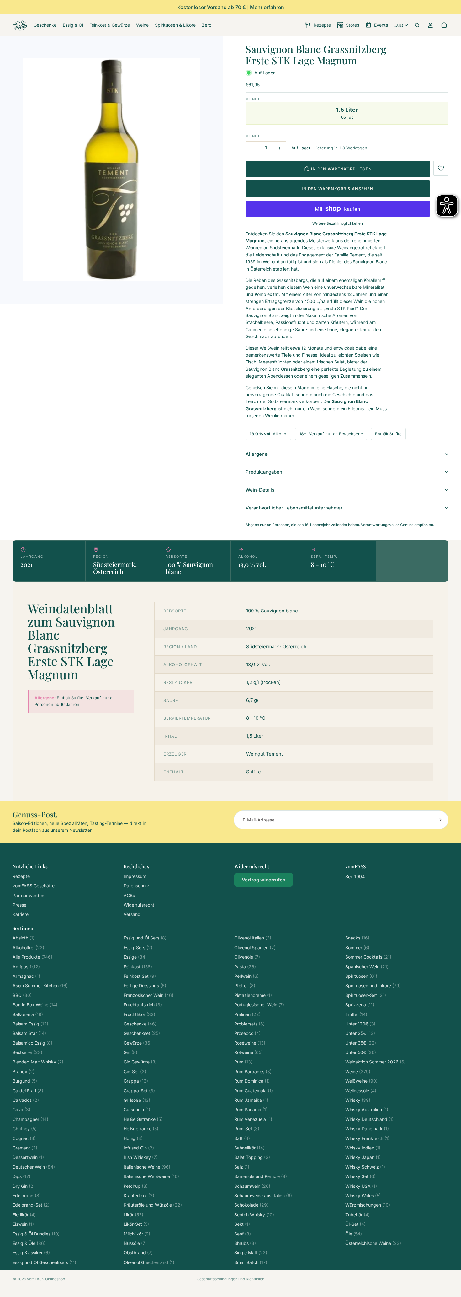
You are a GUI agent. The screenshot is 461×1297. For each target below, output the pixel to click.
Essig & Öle (29, 1243)
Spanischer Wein (367, 966)
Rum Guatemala (253, 1090)
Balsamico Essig (32, 1043)
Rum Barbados (253, 1071)
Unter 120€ (360, 1023)
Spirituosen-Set (365, 995)
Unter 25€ (360, 1033)
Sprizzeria (359, 1004)
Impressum (135, 876)
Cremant (25, 1147)
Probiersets (249, 1023)
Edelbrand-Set (31, 1205)
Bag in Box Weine (35, 1004)
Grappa (136, 1081)
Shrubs (245, 1243)
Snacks (357, 937)
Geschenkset (142, 1033)
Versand (132, 914)
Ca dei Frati (28, 1090)
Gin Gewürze (140, 1061)
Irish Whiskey (141, 1157)
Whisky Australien (366, 1109)
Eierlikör (24, 1214)
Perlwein (246, 976)
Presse (19, 904)
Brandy (23, 1071)
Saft (242, 1138)
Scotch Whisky (254, 1214)
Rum (243, 1061)
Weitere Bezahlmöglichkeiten (337, 223)
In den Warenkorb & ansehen (337, 188)
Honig (133, 1138)
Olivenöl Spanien (255, 947)
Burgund (25, 1081)
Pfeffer (244, 985)
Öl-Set (355, 1224)
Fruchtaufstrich (143, 1004)
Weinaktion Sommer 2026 (375, 1061)
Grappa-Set (139, 1090)
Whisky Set (360, 1176)
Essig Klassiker (31, 1252)
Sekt (242, 1224)
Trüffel (356, 1014)
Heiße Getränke (143, 1119)
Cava (21, 1109)
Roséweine (249, 1043)
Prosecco (247, 1033)
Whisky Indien (362, 1147)
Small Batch (250, 1262)
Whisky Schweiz (365, 1167)
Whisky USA (361, 1186)
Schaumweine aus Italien (263, 1195)
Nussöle (135, 1243)
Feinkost (138, 966)
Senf (242, 1233)
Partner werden (28, 895)
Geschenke (140, 1023)
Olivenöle (247, 957)
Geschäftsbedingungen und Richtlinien (230, 1279)
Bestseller (27, 1052)
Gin (130, 1052)
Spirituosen (361, 976)
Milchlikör (137, 1233)
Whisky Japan (363, 1157)
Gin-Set (135, 1071)
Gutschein (137, 1109)
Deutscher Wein (34, 1167)
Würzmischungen (367, 1205)
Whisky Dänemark (367, 1128)
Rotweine (248, 1052)
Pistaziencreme (253, 995)
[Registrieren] (439, 819)
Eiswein (23, 1224)
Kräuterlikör (139, 1195)
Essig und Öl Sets (145, 937)
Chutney (25, 1128)
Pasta (245, 966)
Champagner (30, 1119)
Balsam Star (29, 1033)
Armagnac (26, 976)
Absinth (23, 937)
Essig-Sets (138, 947)
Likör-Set (136, 1224)
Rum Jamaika (251, 1100)
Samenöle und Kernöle (260, 1176)
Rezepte (21, 876)
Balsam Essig (30, 1023)
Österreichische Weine (373, 1243)
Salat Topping (252, 1157)
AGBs (129, 895)
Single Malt (250, 1252)
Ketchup (136, 1186)
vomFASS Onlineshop (46, 1279)
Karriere (21, 914)
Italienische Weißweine (151, 1176)
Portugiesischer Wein (259, 1004)
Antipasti (26, 966)
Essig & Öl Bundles (36, 1233)
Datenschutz (137, 885)
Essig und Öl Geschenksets (44, 1262)
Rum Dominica (252, 1081)
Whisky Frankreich (367, 1138)
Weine (357, 1071)
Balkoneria (28, 1014)
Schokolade (251, 1205)
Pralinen (247, 1014)
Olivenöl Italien (252, 937)
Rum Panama (251, 1109)
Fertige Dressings (145, 985)
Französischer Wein (148, 995)
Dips (21, 1176)
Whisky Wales (363, 1195)
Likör (133, 1214)
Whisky (357, 1100)
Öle (353, 1233)
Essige (135, 957)
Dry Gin (24, 1186)
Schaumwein (252, 1186)
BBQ (22, 995)
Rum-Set (246, 1128)
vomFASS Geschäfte (34, 885)
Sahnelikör (249, 1147)
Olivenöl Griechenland (149, 1262)
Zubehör (357, 1214)
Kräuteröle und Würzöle (153, 1205)
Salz (241, 1167)
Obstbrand (138, 1252)
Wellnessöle (360, 1090)
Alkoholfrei (28, 947)
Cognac (24, 1138)
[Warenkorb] (444, 25)
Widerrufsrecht (139, 904)
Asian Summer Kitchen (40, 985)
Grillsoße (137, 1100)
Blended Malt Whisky (38, 1061)
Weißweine (361, 1081)
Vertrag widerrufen (263, 880)
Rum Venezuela (253, 1119)
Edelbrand (27, 1195)
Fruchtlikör (139, 1014)
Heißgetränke (141, 1128)
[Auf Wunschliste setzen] (440, 168)
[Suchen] (417, 25)
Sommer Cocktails (368, 957)
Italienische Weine (147, 1167)
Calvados (26, 1100)
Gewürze (138, 1043)
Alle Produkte (32, 957)
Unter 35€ (360, 1043)
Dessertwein (28, 1157)
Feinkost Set (140, 976)
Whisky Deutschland (369, 1119)
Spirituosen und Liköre (373, 985)
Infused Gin (139, 1147)
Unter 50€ (360, 1052)
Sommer (357, 947)
